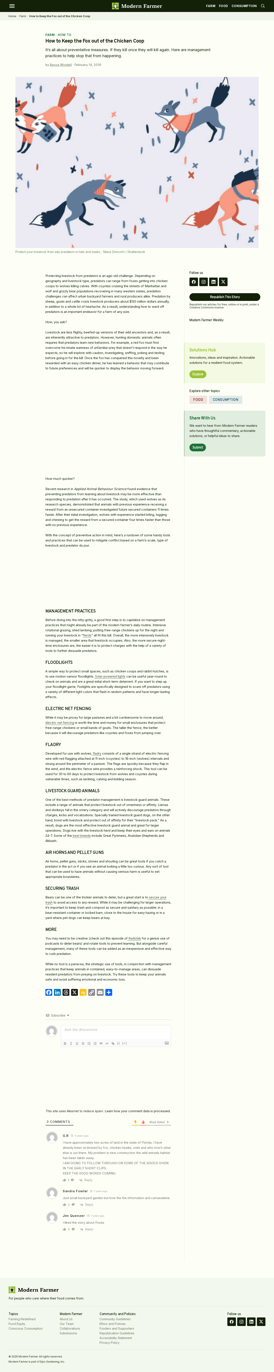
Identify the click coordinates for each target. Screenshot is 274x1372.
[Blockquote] (101, 1043)
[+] (124, 1043)
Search (262, 6)
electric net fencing (59, 723)
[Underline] (77, 1043)
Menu (12, 6)
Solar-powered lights (109, 676)
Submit (197, 448)
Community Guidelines (115, 1319)
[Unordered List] (95, 1043)
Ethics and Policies (113, 1324)
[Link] (113, 1043)
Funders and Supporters (117, 1328)
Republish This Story (225, 297)
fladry (96, 753)
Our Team (67, 1324)
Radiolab (134, 938)
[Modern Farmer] (137, 6)
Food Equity (17, 1324)
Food (223, 6)
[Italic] (71, 1043)
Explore (197, 374)
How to (64, 35)
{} (118, 1043)
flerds (87, 635)
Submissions (68, 1333)
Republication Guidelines (117, 1333)
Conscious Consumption (26, 1328)
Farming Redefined (22, 1319)
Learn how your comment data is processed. (138, 1111)
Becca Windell (61, 65)
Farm (210, 6)
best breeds (81, 836)
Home (12, 16)
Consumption (244, 6)
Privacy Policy (109, 1342)
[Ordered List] (89, 1043)
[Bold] (65, 1043)
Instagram (203, 282)
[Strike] (83, 1043)
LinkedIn (213, 282)
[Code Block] (107, 1043)
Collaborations (70, 1328)
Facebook (193, 282)
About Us (66, 1319)
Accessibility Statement (116, 1338)
